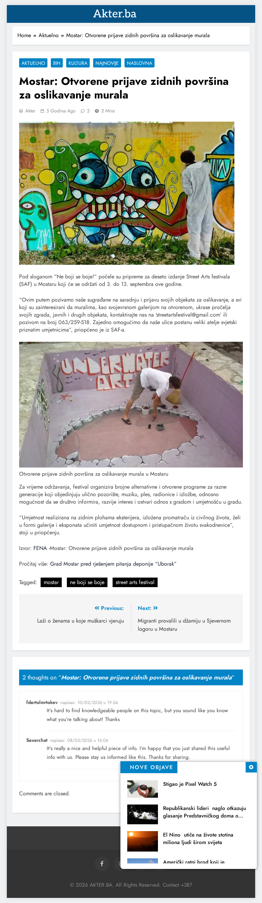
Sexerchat (36, 740)
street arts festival (135, 582)
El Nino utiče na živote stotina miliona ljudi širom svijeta (198, 838)
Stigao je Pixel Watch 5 (190, 784)
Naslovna (139, 63)
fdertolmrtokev (42, 702)
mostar (51, 582)
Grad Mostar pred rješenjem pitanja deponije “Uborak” (113, 564)
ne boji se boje (87, 582)
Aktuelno (33, 63)
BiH (56, 63)
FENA (40, 548)
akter (30, 110)
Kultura (78, 63)
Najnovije (107, 63)
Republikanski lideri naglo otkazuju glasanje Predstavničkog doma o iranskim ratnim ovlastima (204, 816)
